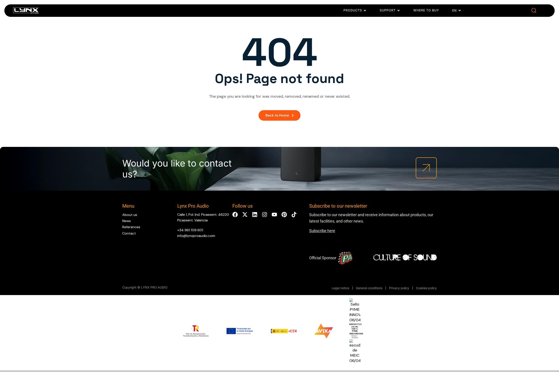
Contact (129, 233)
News (126, 221)
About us (129, 214)
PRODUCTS (352, 10)
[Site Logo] (26, 11)
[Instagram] (264, 214)
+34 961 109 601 (190, 230)
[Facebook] (235, 214)
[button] (533, 10)
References (131, 227)
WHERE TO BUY (426, 10)
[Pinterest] (284, 214)
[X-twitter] (245, 214)
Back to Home (277, 115)
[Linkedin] (254, 214)
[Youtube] (274, 214)
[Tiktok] (294, 214)
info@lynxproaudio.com (196, 235)
